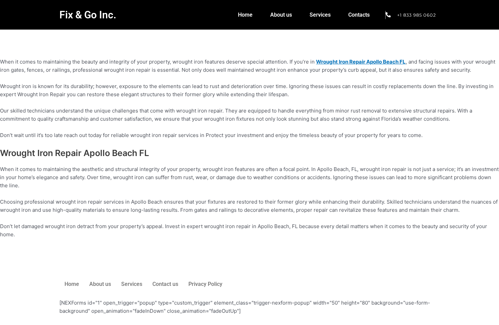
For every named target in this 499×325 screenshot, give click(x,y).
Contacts (359, 15)
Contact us (165, 284)
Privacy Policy (205, 284)
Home (245, 15)
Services (320, 15)
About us (281, 15)
